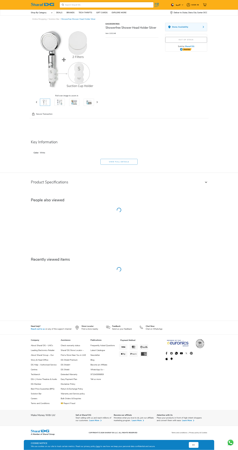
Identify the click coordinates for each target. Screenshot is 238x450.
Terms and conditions (179, 433)
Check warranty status (70, 345)
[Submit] (62, 4)
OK (193, 445)
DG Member (36, 384)
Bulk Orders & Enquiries (71, 398)
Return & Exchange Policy (72, 389)
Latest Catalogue (97, 350)
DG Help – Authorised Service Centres (43, 367)
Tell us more (95, 379)
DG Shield (65, 369)
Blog (92, 360)
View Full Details (119, 162)
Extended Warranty (69, 374)
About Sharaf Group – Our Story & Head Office (42, 357)
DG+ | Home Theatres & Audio (44, 379)
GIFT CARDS (102, 12)
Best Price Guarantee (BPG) (42, 389)
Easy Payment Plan (69, 379)
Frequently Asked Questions (102, 345)
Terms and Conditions (40, 403)
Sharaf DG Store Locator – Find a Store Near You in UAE (73, 352)
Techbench (35, 374)
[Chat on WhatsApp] (230, 442)
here (98, 446)
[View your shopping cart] (205, 5)
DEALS (59, 12)
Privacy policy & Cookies (198, 433)
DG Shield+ (65, 364)
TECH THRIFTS (85, 12)
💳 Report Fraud (68, 403)
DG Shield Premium (69, 360)
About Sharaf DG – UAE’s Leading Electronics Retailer (43, 348)
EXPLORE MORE (119, 12)
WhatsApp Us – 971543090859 (97, 372)
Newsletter (95, 355)
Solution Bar (36, 393)
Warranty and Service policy (73, 393)
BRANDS (71, 12)
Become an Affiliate (98, 364)
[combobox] (106, 5)
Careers (34, 398)
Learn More (94, 420)
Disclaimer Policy (68, 384)
